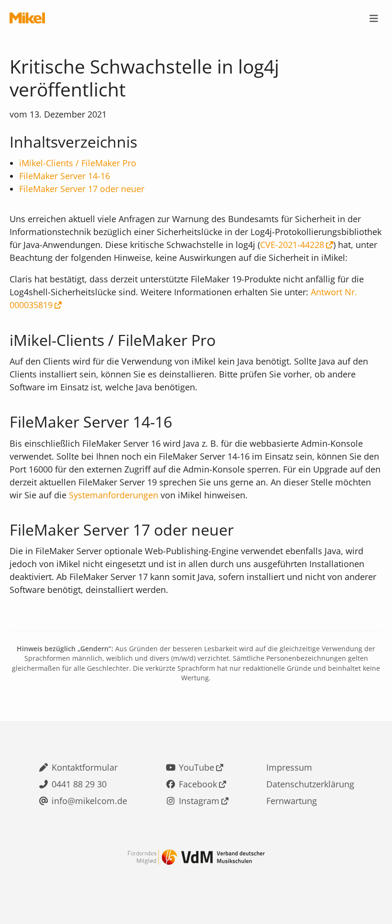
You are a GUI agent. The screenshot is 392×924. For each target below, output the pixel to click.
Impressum (289, 767)
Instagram (199, 800)
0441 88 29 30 (79, 784)
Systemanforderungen (113, 495)
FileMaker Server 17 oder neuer (81, 188)
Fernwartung (291, 800)
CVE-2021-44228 (292, 244)
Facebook (198, 784)
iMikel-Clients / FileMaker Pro (77, 163)
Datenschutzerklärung (310, 784)
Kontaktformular (85, 767)
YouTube (196, 767)
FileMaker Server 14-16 (64, 176)
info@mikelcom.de (89, 800)
